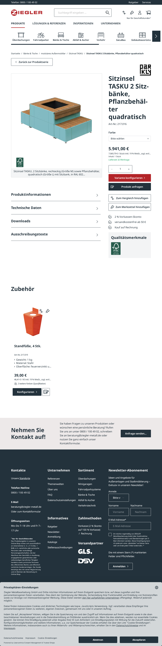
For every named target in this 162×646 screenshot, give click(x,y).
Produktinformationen (31, 194)
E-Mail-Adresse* (117, 519)
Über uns (53, 489)
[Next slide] (156, 36)
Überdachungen (87, 478)
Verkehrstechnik (87, 505)
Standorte (24, 478)
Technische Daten (26, 207)
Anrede (112, 491)
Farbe (112, 132)
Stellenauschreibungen (60, 547)
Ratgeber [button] (133, 2)
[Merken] (132, 13)
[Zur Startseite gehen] (26, 12)
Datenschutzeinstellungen (62, 500)
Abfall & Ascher (86, 500)
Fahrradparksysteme (89, 489)
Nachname (136, 505)
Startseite (15, 53)
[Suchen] (107, 13)
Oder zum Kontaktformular (26, 511)
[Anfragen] (46, 392)
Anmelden (119, 566)
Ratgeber (52, 526)
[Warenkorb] (147, 13)
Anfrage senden (134, 433)
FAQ (50, 494)
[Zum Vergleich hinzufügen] (41, 311)
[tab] (21, 37)
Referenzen (54, 478)
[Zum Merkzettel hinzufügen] (47, 311)
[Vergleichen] (124, 13)
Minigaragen (85, 484)
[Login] (140, 13)
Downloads (20, 220)
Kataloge (52, 542)
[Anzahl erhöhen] (129, 169)
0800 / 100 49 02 (20, 492)
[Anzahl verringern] (112, 169)
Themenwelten (56, 484)
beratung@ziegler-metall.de (26, 506)
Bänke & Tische (86, 494)
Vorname (113, 505)
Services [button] (146, 2)
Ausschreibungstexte (29, 234)
